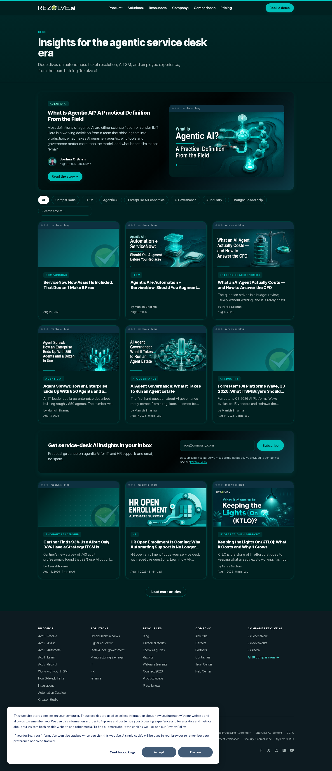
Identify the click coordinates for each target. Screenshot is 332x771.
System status (285, 739)
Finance (96, 678)
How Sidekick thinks (51, 678)
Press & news (151, 685)
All (43, 200)
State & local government (107, 650)
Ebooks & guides (154, 650)
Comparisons (204, 8)
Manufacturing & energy (107, 657)
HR (92, 671)
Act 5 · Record (47, 664)
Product (115, 8)
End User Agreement (269, 732)
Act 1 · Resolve (47, 636)
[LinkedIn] (284, 750)
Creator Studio (48, 699)
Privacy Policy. (176, 727)
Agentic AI (110, 200)
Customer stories (154, 643)
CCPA (290, 732)
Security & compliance (258, 739)
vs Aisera (254, 650)
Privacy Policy (198, 462)
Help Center (203, 671)
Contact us (202, 657)
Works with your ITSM (53, 671)
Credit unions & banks (105, 636)
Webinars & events (155, 664)
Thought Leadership (247, 200)
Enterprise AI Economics (146, 200)
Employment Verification (224, 739)
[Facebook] (261, 750)
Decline (195, 752)
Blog (146, 636)
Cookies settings (123, 752)
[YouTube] (292, 750)
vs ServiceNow (257, 636)
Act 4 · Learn (46, 657)
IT (92, 664)
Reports (148, 657)
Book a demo (280, 8)
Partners (201, 650)
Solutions (135, 8)
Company (180, 8)
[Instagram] (276, 750)
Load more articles (166, 592)
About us (201, 636)
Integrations (46, 685)
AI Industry (214, 200)
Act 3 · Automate (49, 650)
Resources (157, 8)
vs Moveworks (257, 643)
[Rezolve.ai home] (56, 8)
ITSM (89, 200)
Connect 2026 (153, 671)
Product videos (153, 678)
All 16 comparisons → (263, 657)
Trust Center (203, 664)
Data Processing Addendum (233, 732)
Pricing (226, 8)
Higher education (102, 643)
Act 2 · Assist (46, 643)
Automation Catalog (52, 692)
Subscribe (270, 445)
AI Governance (185, 200)
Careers (200, 643)
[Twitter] (269, 750)
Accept (159, 752)
